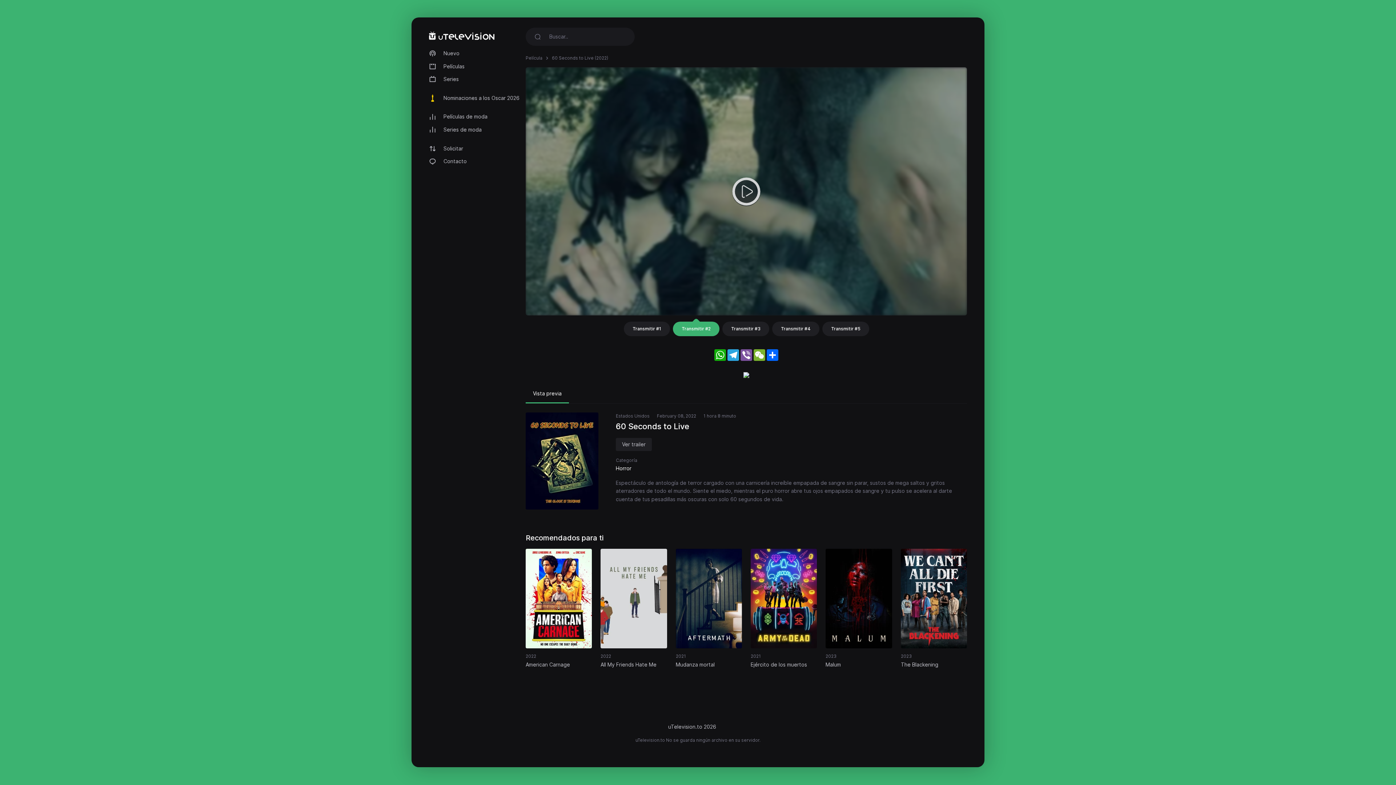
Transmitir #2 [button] (696, 328)
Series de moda (463, 129)
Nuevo (452, 53)
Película (534, 58)
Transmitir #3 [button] (746, 328)
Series (451, 79)
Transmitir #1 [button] (647, 328)
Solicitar (453, 148)
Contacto (455, 161)
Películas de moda (466, 116)
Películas (454, 66)
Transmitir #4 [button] (796, 328)
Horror (623, 468)
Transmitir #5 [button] (846, 328)
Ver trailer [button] (634, 444)
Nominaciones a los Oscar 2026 (482, 98)
